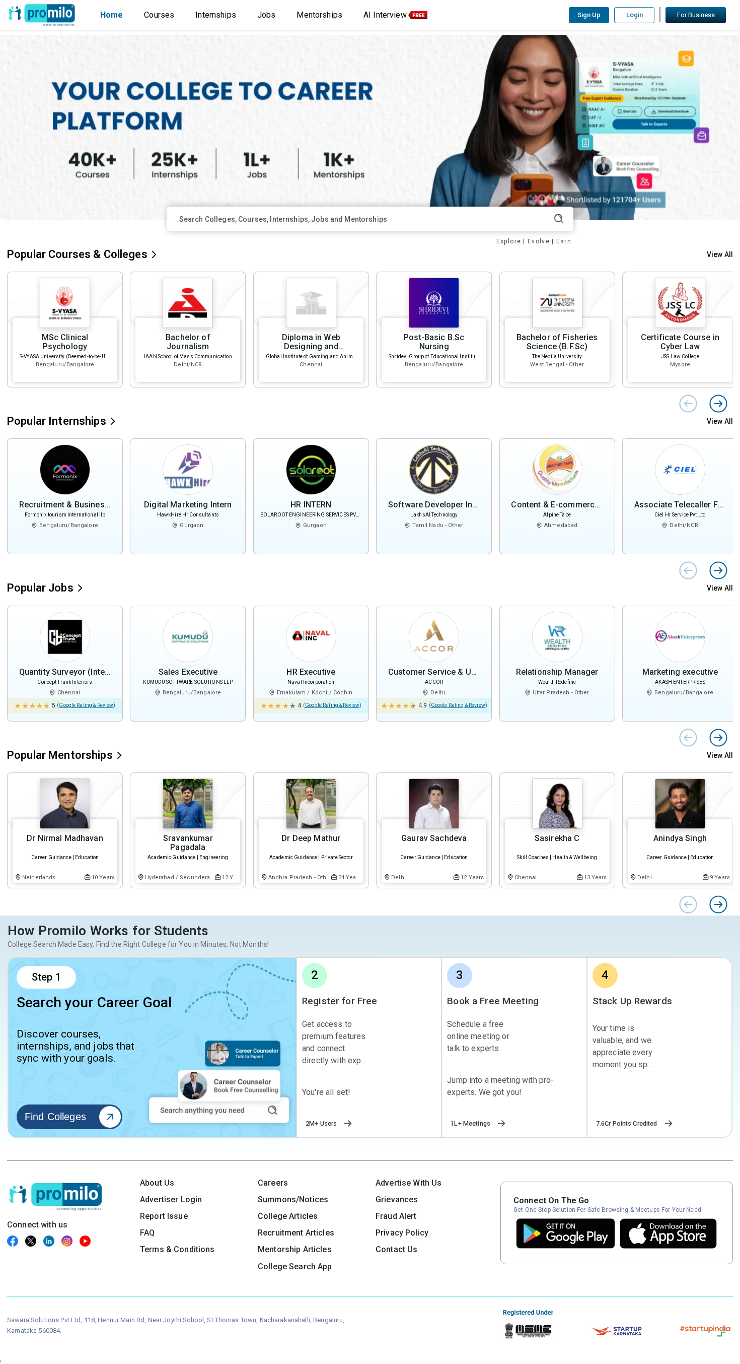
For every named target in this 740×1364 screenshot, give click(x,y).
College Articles (288, 1216)
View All (720, 254)
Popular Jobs (40, 587)
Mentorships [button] (319, 15)
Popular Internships (56, 421)
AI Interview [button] (385, 15)
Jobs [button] (266, 15)
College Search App (295, 1266)
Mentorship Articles (295, 1249)
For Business (696, 15)
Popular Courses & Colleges (77, 254)
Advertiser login (171, 1199)
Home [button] (111, 15)
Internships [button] (215, 15)
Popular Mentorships (60, 755)
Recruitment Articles (296, 1233)
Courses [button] (159, 15)
